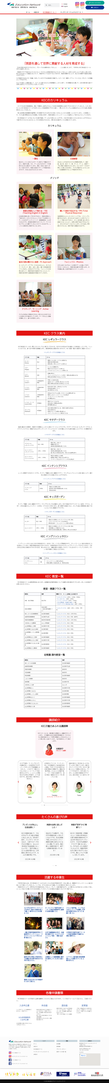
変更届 (85, 1005)
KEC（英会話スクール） (16, 1052)
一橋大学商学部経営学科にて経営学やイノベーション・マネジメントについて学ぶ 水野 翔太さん (33, 935)
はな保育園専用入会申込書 (24, 1018)
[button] (18, 782)
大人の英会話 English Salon (64, 602)
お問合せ (35, 1054)
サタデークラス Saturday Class (65, 604)
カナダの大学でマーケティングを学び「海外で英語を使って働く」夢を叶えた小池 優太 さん (33, 910)
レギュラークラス (61, 597)
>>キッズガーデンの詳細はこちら (54, 512)
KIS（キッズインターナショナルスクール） (20, 1056)
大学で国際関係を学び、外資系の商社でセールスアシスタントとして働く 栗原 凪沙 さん (54, 935)
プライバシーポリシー (61, 1049)
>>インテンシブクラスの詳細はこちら (54, 479)
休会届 (44, 1005)
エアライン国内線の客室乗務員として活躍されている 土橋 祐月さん (75, 958)
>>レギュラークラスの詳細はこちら (54, 352)
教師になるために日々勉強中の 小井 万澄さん (33, 980)
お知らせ (36, 12)
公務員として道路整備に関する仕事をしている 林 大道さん (54, 958)
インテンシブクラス (62, 600)
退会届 (65, 1005)
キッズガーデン (61, 599)
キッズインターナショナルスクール (70, 12)
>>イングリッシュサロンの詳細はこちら (54, 553)
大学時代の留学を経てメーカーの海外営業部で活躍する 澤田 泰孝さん (75, 934)
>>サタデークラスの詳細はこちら (54, 435)
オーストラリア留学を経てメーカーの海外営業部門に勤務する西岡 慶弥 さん (54, 909)
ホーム (28, 12)
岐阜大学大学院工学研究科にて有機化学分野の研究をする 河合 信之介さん (33, 958)
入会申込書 (24, 1005)
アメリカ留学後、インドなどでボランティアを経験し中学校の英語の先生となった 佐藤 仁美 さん (75, 910)
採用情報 (58, 1046)
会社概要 (58, 1044)
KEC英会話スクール (48, 12)
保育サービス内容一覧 (61, 1051)
